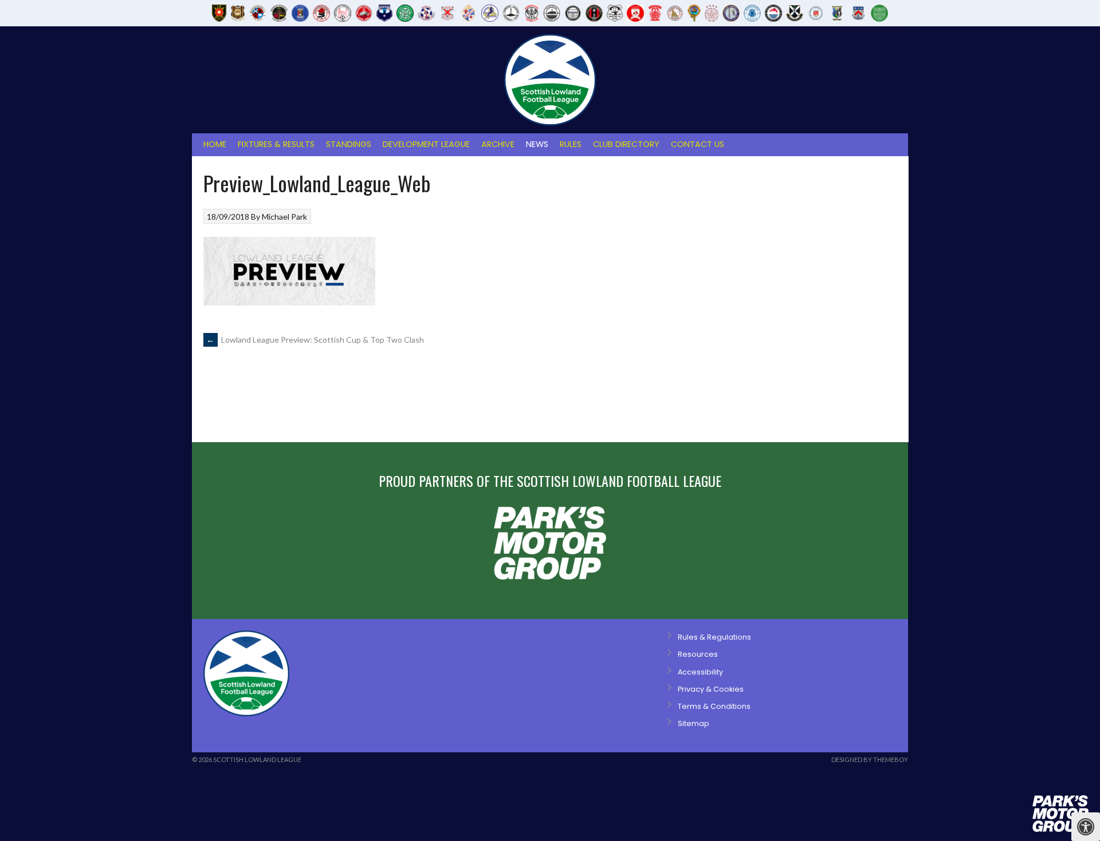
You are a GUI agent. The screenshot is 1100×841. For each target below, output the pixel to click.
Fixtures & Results (276, 144)
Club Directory (626, 144)
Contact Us (697, 144)
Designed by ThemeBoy (869, 759)
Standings (348, 144)
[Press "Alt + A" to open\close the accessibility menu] (1085, 826)
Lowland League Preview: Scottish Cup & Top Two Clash (315, 339)
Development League (426, 144)
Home (214, 144)
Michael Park (284, 216)
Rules (571, 144)
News (537, 144)
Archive (497, 144)
